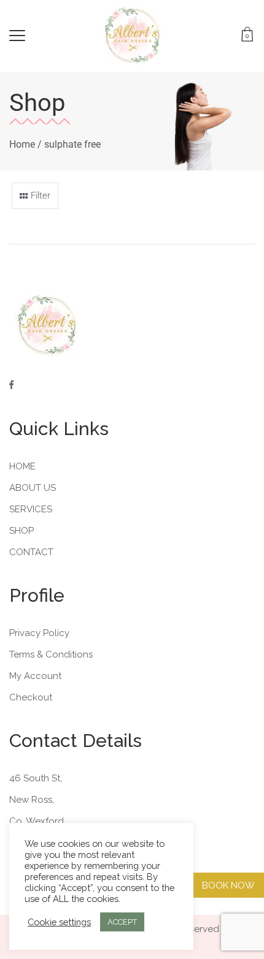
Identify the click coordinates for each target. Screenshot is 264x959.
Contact (31, 552)
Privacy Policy (39, 633)
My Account (35, 675)
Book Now (228, 885)
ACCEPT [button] (122, 922)
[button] (35, 196)
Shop (21, 530)
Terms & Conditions (51, 654)
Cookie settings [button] (59, 922)
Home (22, 144)
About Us (32, 487)
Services (30, 509)
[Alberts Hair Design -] (132, 35)
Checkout (30, 697)
